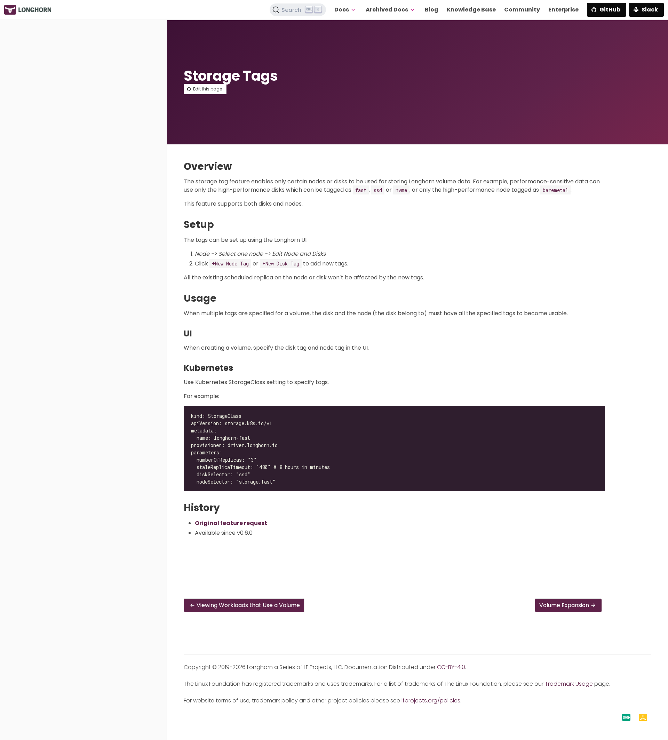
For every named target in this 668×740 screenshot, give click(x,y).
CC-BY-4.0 (451, 667)
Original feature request (231, 523)
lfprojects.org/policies (430, 701)
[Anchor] (238, 166)
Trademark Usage (569, 684)
